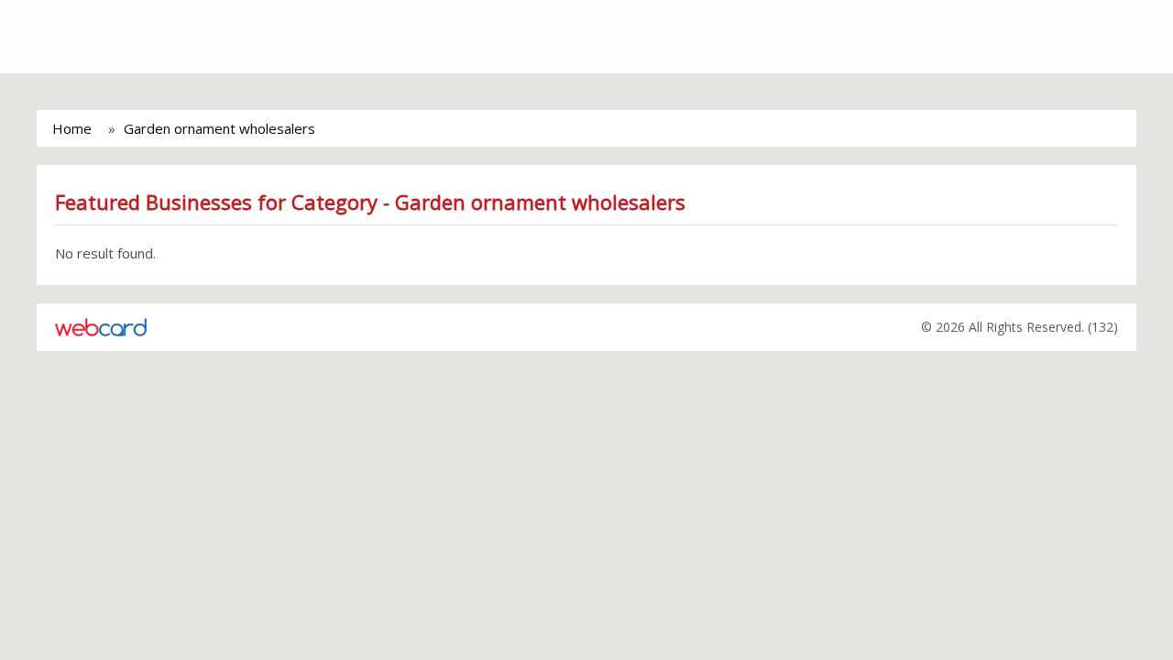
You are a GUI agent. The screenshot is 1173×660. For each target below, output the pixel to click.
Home (72, 128)
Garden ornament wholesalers (219, 128)
